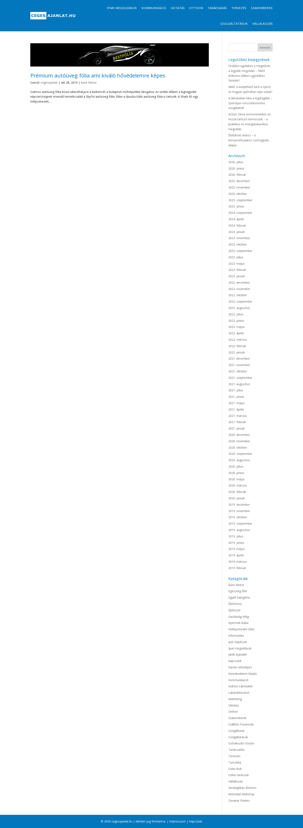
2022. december (239, 282)
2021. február (237, 422)
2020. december (239, 435)
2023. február (237, 270)
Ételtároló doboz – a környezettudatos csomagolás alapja (248, 140)
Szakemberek (262, 8)
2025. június (236, 206)
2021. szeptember (240, 378)
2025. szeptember (240, 200)
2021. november (239, 365)
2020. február (237, 492)
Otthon (196, 8)
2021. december (239, 358)
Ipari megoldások (122, 8)
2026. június (236, 168)
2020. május (236, 479)
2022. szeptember (240, 301)
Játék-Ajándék (237, 654)
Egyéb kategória (239, 597)
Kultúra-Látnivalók (240, 686)
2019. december (239, 504)
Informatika (236, 635)
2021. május (236, 403)
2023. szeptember (240, 251)
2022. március (237, 339)
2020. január (236, 498)
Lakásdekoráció (238, 693)
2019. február (237, 568)
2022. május (236, 327)
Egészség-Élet (237, 591)
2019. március (237, 562)
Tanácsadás (217, 8)
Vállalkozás (262, 23)
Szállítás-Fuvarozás (241, 724)
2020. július (235, 466)
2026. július (235, 162)
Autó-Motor (89, 82)
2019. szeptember (240, 523)
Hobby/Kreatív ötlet (241, 629)
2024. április (236, 219)
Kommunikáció (153, 8)
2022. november (239, 289)
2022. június (236, 321)
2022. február (237, 346)
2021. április (236, 409)
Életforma (235, 604)
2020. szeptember (240, 454)
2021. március (237, 416)
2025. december (239, 181)
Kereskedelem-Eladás (242, 674)
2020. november (239, 441)
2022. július (235, 314)
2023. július (235, 257)
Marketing (235, 699)
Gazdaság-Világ (238, 617)
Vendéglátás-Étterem (242, 788)
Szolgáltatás (236, 731)
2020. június (236, 473)
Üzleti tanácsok (238, 775)
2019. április (236, 555)
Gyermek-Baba (238, 623)
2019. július (235, 536)
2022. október (237, 295)
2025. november (239, 187)
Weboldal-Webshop (241, 794)
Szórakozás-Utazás (241, 743)
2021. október (237, 371)
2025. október (237, 194)
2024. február (237, 225)
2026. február (237, 175)
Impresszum (177, 821)
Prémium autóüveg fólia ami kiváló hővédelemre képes (97, 75)
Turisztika (234, 762)
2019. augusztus (239, 530)
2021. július (235, 390)
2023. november (239, 238)
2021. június (236, 397)
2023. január (236, 276)
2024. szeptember (240, 213)
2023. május (236, 263)
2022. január (236, 352)
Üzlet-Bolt (235, 769)
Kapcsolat (235, 661)
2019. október (237, 517)
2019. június (236, 543)
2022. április (236, 333)
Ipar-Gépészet (237, 642)
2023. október (237, 244)
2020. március (237, 485)
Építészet (234, 610)
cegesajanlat (49, 82)
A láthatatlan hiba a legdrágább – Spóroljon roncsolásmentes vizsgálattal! (250, 103)
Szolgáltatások (234, 23)
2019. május (236, 549)
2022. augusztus (239, 308)
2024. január (236, 232)
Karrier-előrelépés (240, 667)
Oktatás (178, 8)
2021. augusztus (239, 384)
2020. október (237, 447)
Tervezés (238, 8)
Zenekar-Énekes (239, 800)
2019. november (239, 511)
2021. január (236, 428)
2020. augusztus (239, 460)
